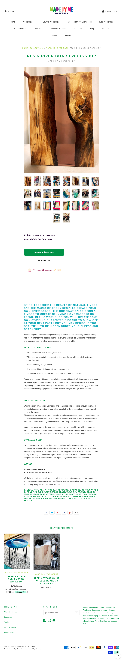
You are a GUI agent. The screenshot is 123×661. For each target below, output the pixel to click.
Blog (92, 29)
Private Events (20, 29)
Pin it (58, 513)
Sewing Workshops (51, 22)
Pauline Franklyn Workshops (79, 22)
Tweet (52, 513)
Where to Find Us (10, 612)
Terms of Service (10, 627)
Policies (6, 622)
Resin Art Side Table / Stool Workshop (17, 579)
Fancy (64, 513)
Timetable (38, 29)
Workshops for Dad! (57, 48)
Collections (37, 48)
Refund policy (9, 632)
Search (54, 35)
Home (12, 22)
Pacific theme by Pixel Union (14, 649)
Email (76, 513)
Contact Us (8, 617)
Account (68, 35)
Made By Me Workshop (61, 61)
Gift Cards (78, 29)
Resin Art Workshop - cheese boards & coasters (47, 581)
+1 (70, 513)
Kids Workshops (106, 22)
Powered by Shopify (33, 649)
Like (46, 513)
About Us (105, 29)
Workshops (28, 22)
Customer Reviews (58, 29)
